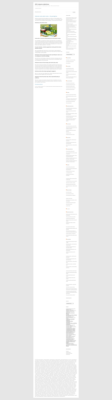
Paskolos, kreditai (56, 394)
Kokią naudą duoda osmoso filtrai (70, 101)
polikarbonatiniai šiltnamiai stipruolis (45, 385)
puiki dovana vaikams (40, 378)
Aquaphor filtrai (68, 42)
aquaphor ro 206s (44, 375)
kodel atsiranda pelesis (53, 385)
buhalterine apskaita (53, 386)
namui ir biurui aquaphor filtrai (73, 372)
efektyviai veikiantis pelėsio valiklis (48, 382)
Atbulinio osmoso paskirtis (69, 23)
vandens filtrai (70, 339)
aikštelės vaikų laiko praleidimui (54, 378)
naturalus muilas (50, 86)
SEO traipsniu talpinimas (42, 4)
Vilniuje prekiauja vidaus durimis (70, 151)
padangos (73, 331)
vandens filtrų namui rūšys (51, 364)
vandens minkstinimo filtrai (71, 345)
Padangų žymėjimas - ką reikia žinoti (70, 233)
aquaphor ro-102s (58, 372)
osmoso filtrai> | (37, 360)
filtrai (67, 314)
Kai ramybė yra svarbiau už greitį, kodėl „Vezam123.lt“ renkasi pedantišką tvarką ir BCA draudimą (71, 292)
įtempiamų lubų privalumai (71, 395)
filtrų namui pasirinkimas (70, 362)
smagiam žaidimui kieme (46, 378)
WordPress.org (68, 354)
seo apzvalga (69, 383)
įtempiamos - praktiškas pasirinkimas (48, 396)
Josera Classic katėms (69, 192)
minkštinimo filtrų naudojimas (55, 360)
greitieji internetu (71, 394)
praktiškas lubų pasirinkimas (55, 395)
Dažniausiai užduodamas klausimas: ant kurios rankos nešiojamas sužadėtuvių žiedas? (71, 21)
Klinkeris (68, 92)
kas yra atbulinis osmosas (71, 361)
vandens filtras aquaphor (69, 343)
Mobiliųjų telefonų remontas (70, 41)
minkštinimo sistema (61, 360)
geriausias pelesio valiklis (70, 382)
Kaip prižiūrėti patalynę (69, 204)
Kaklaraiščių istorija (68, 132)
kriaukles (66, 383)
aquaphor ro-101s (53, 372)
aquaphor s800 (48, 372)
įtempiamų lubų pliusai (43, 395)
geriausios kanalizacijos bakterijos (42, 386)
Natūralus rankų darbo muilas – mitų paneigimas (46, 16)
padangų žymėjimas (52, 359)
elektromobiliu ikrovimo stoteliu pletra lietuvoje (56, 380)
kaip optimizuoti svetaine (62, 383)
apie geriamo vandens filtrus (63, 361)
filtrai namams (48, 363)
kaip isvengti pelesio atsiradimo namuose (63, 377)
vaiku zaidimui (71, 385)
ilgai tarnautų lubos (61, 394)
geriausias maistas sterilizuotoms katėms (45, 379)
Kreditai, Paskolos (51, 394)
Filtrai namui (68, 66)
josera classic (65, 382)
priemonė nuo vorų (40, 376)
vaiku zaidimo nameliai (70, 336)
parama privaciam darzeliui (59, 386)
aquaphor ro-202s (69, 373)
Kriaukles (36, 393)
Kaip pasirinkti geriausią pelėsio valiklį (71, 38)
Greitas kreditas (73, 393)
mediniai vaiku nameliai (69, 321)
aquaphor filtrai (68, 308)
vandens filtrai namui (71, 340)
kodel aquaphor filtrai (46, 373)
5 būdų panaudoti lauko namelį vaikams (71, 270)
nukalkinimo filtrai (70, 330)
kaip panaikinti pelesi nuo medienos (70, 316)
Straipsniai (59, 393)
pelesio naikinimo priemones (70, 332)
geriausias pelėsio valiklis (48, 377)
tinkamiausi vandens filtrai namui (60, 363)
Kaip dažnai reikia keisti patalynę (70, 89)
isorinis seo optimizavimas (48, 383)
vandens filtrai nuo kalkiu (70, 342)
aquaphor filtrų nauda (52, 371)
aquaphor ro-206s (42, 374)
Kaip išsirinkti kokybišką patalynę (70, 86)
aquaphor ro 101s (68, 309)
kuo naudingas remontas (61, 381)
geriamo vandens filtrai (71, 315)
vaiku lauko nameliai (70, 333)
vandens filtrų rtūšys (73, 364)
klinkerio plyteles (68, 317)
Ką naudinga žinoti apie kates (70, 61)
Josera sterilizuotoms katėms (70, 193)
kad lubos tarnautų (49, 395)
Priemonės (42, 86)
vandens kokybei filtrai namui (58, 364)
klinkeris (67, 318)
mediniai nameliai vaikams (70, 319)
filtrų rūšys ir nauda (67, 360)
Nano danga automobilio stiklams (70, 226)
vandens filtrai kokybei (53, 363)
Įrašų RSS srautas (68, 352)
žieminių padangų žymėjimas (64, 359)
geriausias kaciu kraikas (69, 378)
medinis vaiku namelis (70, 325)
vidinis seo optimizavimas (55, 383)
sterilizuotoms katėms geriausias (68, 379)
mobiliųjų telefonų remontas (60, 379)
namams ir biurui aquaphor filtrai (39, 373)
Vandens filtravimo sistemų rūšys (70, 218)
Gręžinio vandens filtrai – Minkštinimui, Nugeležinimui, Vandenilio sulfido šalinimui (71, 119)
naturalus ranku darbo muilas (56, 86)
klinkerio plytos (73, 317)
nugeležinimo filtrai (70, 329)
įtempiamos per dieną (56, 396)
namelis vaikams (69, 325)
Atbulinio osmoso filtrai (69, 198)
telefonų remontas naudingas (61, 378)
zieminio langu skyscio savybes (65, 385)
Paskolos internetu (50, 393)
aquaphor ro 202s (39, 375)
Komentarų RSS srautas (69, 353)
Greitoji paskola (37, 394)
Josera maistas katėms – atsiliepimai (70, 195)
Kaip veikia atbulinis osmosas (70, 68)
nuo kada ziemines (71, 384)
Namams (39, 86)
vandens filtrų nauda (42, 361)
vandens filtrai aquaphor (69, 339)
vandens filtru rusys (43, 372)
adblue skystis (48, 386)
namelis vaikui (69, 327)
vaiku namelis (68, 335)
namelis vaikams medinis (71, 326)
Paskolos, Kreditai (41, 394)
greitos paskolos (66, 394)
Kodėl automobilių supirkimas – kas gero (71, 17)
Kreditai (48, 394)
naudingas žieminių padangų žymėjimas (53, 381)
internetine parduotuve (46, 359)
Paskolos (45, 394)
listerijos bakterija (58, 385)
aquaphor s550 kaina (73, 310)
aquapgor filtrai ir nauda (62, 371)
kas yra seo (50, 376)
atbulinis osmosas (70, 312)
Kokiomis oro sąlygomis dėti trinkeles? (71, 94)
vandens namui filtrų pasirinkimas (66, 364)
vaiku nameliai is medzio (71, 334)
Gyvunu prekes (69, 239)
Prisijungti (67, 351)
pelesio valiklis (69, 333)
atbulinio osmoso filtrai (54, 361)
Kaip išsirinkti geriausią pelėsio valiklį (70, 184)
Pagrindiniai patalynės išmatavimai (70, 84)
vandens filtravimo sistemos (63, 362)
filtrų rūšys (69, 359)
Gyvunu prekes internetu (45, 393)
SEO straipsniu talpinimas (39, 84)
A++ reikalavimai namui (69, 172)
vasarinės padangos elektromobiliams (43, 381)
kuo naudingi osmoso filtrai (56, 362)
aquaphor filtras (73, 308)
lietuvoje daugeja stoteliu (66, 380)
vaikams (41, 384)
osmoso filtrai (69, 331)
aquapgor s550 (62, 372)
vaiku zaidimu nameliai (70, 337)
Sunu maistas (68, 137)
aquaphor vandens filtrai (70, 311)
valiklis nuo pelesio (69, 337)
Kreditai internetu (56, 393)
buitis (38, 384)
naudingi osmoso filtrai (49, 362)
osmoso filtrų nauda (41, 360)
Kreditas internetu (63, 393)
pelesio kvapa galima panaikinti (63, 375)
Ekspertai (68, 164)
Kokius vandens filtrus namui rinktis (70, 216)
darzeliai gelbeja (66, 386)
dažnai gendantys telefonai (40, 380)
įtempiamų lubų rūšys (62, 396)
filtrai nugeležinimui (74, 359)
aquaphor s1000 (67, 372)
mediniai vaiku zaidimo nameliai (71, 323)
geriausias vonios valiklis (47, 380)
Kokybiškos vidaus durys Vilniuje (70, 31)
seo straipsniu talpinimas (41, 377)
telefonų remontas (46, 376)
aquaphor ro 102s (68, 310)
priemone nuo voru (69, 375)
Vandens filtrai (39, 393)
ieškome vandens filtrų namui (43, 364)
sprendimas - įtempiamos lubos (63, 395)
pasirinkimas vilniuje (70, 386)
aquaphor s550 (55, 374)
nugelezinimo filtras (70, 328)
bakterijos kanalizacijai (52, 384)
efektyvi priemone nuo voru (40, 382)
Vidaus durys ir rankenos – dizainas (70, 182)
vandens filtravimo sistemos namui (69, 363)
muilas (47, 86)
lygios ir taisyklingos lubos (40, 396)
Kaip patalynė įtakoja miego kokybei (70, 87)
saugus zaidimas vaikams (58, 384)
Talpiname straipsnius (38, 8)
